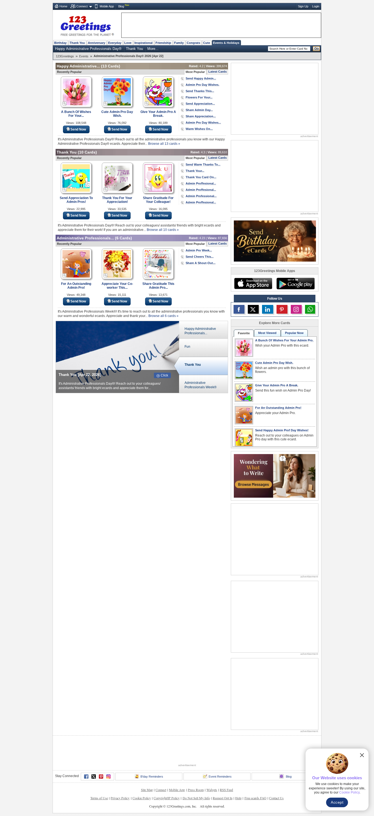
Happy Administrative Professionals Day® (88, 49)
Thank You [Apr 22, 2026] (80, 375)
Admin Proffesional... (201, 183)
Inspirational (143, 42)
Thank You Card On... (201, 177)
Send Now (78, 129)
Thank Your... (195, 170)
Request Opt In (222, 798)
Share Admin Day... (199, 110)
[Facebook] (86, 776)
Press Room (196, 789)
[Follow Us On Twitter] (253, 309)
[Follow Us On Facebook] (239, 309)
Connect (82, 6)
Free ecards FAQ (255, 798)
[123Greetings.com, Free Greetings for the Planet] (87, 25)
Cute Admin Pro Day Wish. (117, 114)
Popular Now (294, 333)
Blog (121, 6)
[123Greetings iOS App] (253, 283)
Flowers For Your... (199, 97)
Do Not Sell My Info (196, 798)
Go (316, 48)
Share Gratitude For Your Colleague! (158, 200)
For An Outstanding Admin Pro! (76, 286)
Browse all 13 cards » (164, 144)
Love (127, 42)
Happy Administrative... (78, 66)
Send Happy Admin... (201, 78)
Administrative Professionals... (85, 238)
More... (153, 49)
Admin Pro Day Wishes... (203, 122)
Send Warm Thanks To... (203, 164)
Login (315, 6)
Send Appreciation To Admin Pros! (76, 200)
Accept (337, 802)
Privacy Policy (120, 798)
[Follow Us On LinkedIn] (267, 309)
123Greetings (65, 56)
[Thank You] (117, 356)
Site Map (147, 789)
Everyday (114, 42)
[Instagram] (108, 776)
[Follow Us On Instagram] (296, 309)
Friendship (163, 42)
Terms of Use (99, 798)
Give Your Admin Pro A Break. (158, 114)
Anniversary (96, 42)
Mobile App (107, 6)
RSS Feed (226, 789)
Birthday (60, 42)
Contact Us (276, 798)
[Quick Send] (64, 103)
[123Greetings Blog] (274, 475)
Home (63, 6)
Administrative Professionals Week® (201, 385)
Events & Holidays (226, 42)
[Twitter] (93, 776)
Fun (187, 346)
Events (83, 56)
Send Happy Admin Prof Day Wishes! (282, 430)
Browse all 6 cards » (163, 316)
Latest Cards (217, 71)
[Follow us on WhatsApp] (310, 309)
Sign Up (303, 6)
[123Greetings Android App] (295, 283)
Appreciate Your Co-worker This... (117, 286)
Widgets (211, 789)
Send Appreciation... (200, 103)
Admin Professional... (201, 196)
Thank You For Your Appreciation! (117, 200)
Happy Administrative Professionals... (200, 331)
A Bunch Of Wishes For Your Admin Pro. (284, 340)
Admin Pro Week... (199, 250)
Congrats (193, 42)
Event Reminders (220, 776)
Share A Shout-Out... (200, 263)
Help (238, 798)
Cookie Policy (142, 798)
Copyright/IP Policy (167, 798)
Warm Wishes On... (199, 129)
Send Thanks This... (200, 91)
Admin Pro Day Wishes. (202, 84)
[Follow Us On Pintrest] (282, 309)
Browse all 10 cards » (163, 230)
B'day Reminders (151, 776)
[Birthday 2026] (275, 240)
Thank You (77, 42)
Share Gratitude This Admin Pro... (158, 286)
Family (179, 42)
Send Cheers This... (200, 256)
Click (164, 375)
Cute (206, 42)
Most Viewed (267, 333)
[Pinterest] (101, 776)
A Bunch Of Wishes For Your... (76, 114)
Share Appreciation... (201, 116)
